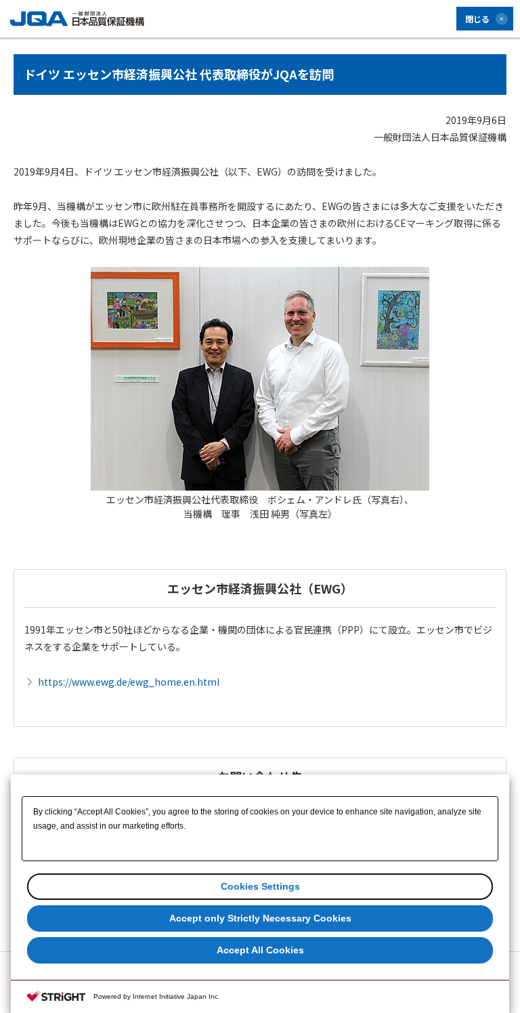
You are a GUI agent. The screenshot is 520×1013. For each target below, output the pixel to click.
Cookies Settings (260, 886)
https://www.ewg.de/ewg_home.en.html (128, 681)
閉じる (477, 18)
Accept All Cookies (260, 950)
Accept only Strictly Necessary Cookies (260, 918)
